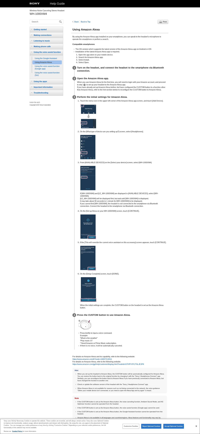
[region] (100, 426)
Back (76, 22)
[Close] (196, 426)
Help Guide (57, 3)
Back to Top (85, 22)
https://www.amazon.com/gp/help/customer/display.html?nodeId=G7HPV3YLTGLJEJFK (108, 364)
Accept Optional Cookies (174, 426)
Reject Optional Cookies (151, 426)
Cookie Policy (17, 431)
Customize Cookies (131, 426)
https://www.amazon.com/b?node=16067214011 (92, 359)
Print (165, 22)
